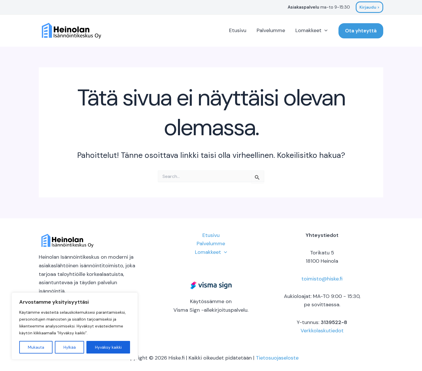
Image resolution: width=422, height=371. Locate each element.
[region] (74, 326)
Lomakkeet (308, 30)
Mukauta (36, 347)
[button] (369, 7)
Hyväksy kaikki (108, 347)
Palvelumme (271, 30)
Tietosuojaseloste (277, 357)
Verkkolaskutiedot (322, 330)
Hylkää (69, 347)
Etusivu (237, 30)
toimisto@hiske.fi (321, 278)
